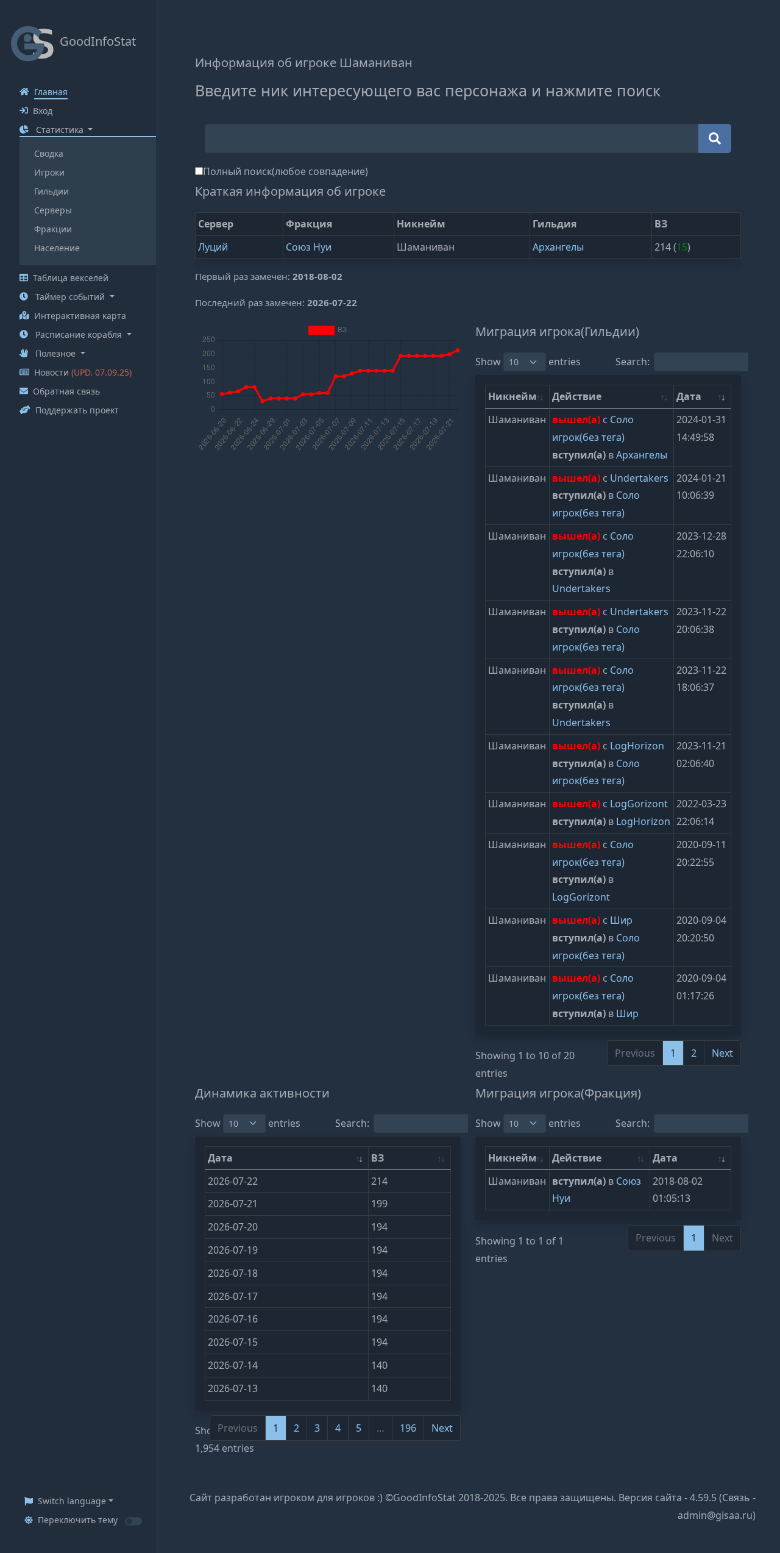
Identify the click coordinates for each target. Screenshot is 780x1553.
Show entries (528, 361)
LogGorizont (639, 803)
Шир (621, 920)
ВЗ (377, 1158)
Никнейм (512, 396)
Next (722, 1053)
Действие (576, 396)
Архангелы (558, 247)
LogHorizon (637, 745)
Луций (213, 247)
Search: (352, 1123)
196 (408, 1428)
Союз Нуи (309, 247)
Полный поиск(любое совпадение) (285, 171)
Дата (688, 396)
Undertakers (639, 478)
